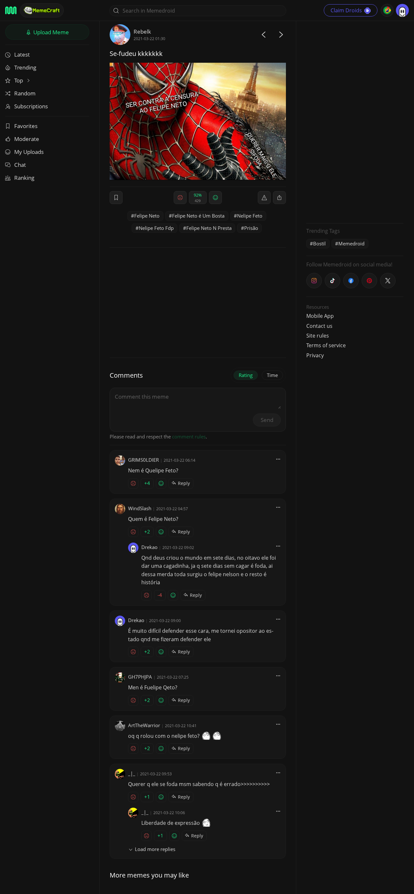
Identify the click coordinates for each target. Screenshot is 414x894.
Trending (25, 67)
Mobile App (320, 315)
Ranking (24, 177)
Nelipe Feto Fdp (156, 228)
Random (25, 93)
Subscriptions (31, 106)
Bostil (319, 243)
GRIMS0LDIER (143, 460)
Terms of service (326, 345)
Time (272, 375)
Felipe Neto (146, 215)
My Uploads (29, 152)
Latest (22, 54)
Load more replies (155, 849)
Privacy (315, 355)
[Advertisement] (354, 121)
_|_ (131, 773)
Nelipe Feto (249, 215)
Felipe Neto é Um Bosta (198, 215)
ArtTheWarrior (144, 725)
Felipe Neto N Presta (209, 228)
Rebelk (142, 31)
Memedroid (351, 243)
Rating (246, 375)
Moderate (26, 139)
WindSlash (140, 508)
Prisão (251, 228)
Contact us (319, 325)
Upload (50, 32)
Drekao (149, 547)
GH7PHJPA (140, 676)
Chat (20, 164)
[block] (279, 197)
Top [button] (19, 80)
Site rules (317, 335)
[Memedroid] (10, 10)
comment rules (189, 436)
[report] (264, 197)
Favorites (26, 126)
